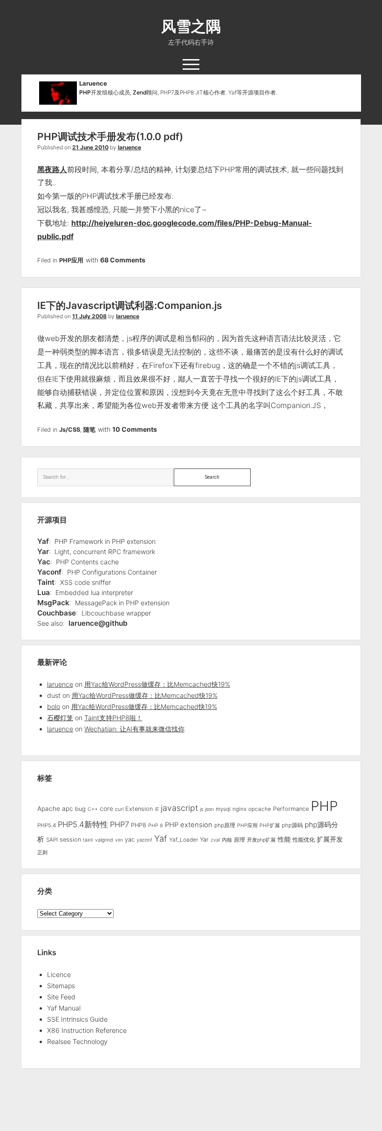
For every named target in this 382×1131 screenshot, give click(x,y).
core (106, 808)
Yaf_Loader (183, 840)
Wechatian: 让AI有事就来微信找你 (134, 729)
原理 (239, 840)
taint (88, 840)
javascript (179, 808)
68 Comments (122, 260)
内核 (227, 840)
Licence (59, 974)
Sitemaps (61, 986)
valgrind (104, 840)
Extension (139, 808)
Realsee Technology (77, 1041)
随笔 (89, 429)
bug (80, 808)
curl (119, 809)
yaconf (144, 840)
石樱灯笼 (60, 718)
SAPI (52, 840)
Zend (139, 92)
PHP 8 (155, 826)
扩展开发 (330, 839)
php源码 (292, 825)
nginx (239, 809)
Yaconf (49, 572)
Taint (46, 582)
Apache (48, 808)
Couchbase (56, 613)
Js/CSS (69, 429)
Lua (43, 592)
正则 (42, 853)
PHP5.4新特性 (83, 824)
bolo (53, 706)
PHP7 (119, 824)
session (70, 839)
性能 (284, 839)
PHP (85, 92)
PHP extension (188, 825)
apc (67, 808)
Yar (43, 551)
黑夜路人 (52, 169)
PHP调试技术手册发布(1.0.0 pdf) (110, 136)
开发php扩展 (261, 840)
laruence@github (98, 623)
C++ (93, 809)
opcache (259, 809)
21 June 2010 (90, 147)
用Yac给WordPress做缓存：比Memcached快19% (157, 684)
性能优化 (304, 840)
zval (215, 840)
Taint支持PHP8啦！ (113, 718)
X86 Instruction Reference (87, 1030)
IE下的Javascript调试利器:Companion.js (129, 305)
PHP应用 (71, 260)
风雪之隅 (191, 26)
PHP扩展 (269, 826)
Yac (43, 561)
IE (157, 809)
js (201, 809)
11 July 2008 (89, 316)
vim (119, 840)
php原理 (224, 825)
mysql (223, 809)
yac (130, 839)
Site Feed (61, 997)
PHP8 (138, 825)
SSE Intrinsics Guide (77, 1019)
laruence (129, 147)
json (209, 809)
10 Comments (134, 429)
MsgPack (53, 602)
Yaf (43, 541)
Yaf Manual (64, 1008)
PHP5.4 (46, 825)
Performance (291, 808)
